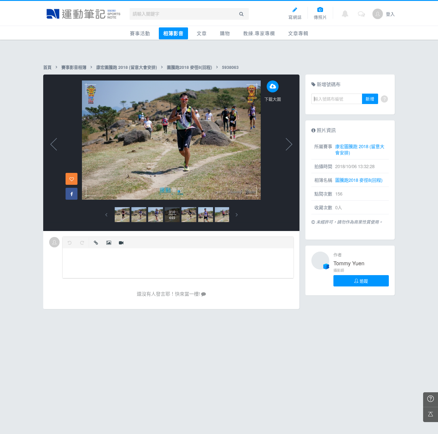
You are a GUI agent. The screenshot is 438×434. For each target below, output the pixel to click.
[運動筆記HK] (83, 14)
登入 (390, 14)
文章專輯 (298, 33)
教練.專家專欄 (259, 33)
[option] (122, 214)
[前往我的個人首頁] (377, 14)
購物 (225, 33)
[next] (237, 214)
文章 (202, 33)
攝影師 (338, 270)
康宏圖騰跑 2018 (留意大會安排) (126, 67)
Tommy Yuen (348, 263)
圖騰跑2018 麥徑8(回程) (189, 67)
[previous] (106, 214)
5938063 (230, 67)
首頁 (47, 67)
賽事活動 (140, 33)
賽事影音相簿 (73, 67)
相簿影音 (173, 33)
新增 (370, 99)
